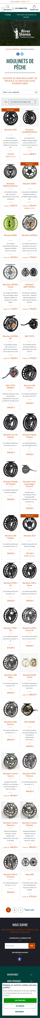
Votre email (10, 946)
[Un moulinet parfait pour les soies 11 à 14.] (11, 862)
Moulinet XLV (29, 536)
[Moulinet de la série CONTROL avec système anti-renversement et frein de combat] (11, 761)
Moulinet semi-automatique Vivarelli (29, 484)
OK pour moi (20, 1000)
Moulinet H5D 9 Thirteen (29, 775)
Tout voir (29, 909)
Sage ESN (29, 874)
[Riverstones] (20, 39)
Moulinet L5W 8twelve (10, 723)
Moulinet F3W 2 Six (10, 584)
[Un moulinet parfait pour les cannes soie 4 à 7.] (11, 422)
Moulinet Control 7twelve (10, 775)
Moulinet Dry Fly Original (10, 436)
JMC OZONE (29, 722)
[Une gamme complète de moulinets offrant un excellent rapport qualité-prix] (30, 171)
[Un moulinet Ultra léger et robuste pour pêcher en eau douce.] (30, 663)
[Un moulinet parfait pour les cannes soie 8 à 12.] (11, 523)
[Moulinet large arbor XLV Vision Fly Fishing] (30, 523)
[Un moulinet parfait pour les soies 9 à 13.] (30, 761)
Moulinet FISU (10, 130)
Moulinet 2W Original (29, 386)
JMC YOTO (29, 336)
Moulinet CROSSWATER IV (29, 131)
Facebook (17, 54)
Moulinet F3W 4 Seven (29, 584)
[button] (31, 974)
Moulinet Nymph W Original (10, 483)
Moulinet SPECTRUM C (29, 286)
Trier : (6, 102)
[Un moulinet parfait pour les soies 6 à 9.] (11, 663)
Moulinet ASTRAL (29, 235)
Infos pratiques (14, 981)
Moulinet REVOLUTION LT (10, 185)
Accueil (8, 49)
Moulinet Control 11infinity (29, 824)
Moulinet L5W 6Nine (10, 676)
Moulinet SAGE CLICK (29, 676)
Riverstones (12, 974)
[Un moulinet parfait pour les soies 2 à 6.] (11, 571)
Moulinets (15, 49)
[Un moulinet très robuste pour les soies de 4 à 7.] (30, 616)
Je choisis (20, 1006)
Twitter (22, 54)
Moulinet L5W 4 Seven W (30, 629)
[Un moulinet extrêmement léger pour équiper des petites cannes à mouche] (11, 223)
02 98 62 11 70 (25, 1)
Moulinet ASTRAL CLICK (10, 286)
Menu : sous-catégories (11, 92)
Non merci (19, 1012)
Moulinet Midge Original (29, 436)
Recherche (7, 10)
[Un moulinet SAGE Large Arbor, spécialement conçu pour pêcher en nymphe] (30, 862)
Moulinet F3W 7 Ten (10, 629)
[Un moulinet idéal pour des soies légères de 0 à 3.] (30, 422)
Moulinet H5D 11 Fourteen (11, 875)
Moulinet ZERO (10, 235)
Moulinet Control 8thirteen (10, 824)
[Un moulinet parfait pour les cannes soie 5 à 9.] (30, 373)
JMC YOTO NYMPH (10, 386)
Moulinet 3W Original (10, 537)
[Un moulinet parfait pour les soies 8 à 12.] (11, 710)
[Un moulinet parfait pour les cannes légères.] (11, 469)
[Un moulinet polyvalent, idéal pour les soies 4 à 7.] (30, 571)
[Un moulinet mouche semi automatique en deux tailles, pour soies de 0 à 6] (30, 324)
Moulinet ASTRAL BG (10, 337)
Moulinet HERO (29, 184)
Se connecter (21, 8)
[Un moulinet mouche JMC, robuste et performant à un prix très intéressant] (11, 171)
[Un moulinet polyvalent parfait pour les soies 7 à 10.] (11, 616)
